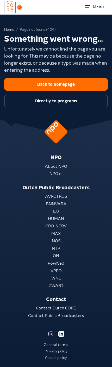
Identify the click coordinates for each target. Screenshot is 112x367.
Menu (98, 7)
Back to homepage (56, 84)
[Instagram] (51, 334)
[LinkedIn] (61, 334)
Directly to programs (56, 101)
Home (9, 30)
